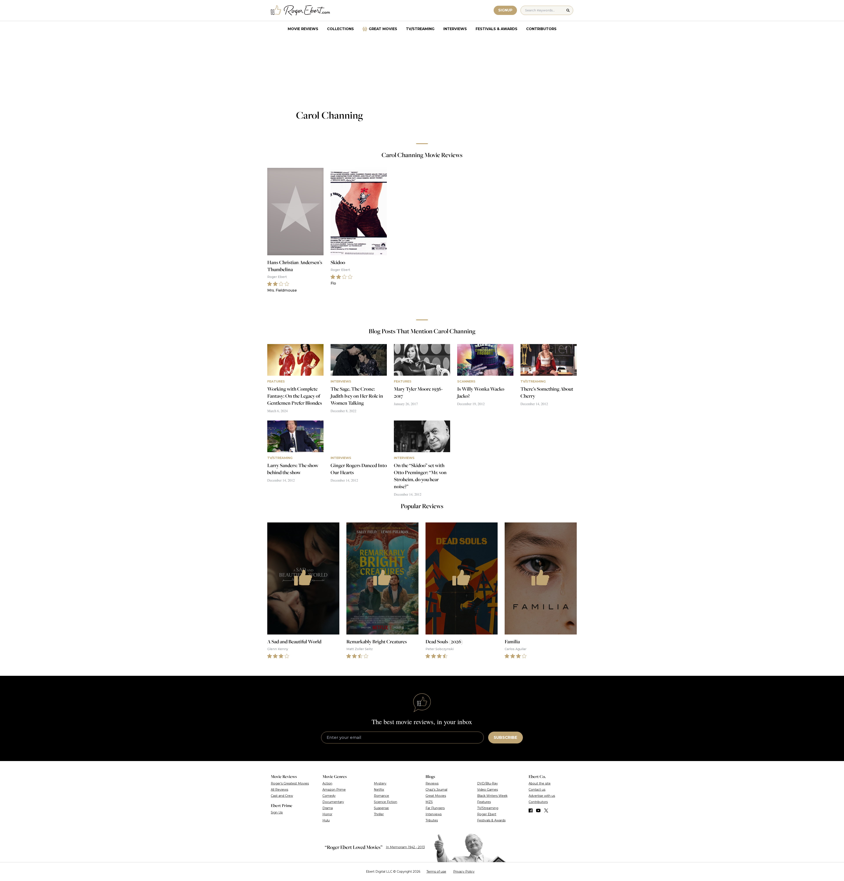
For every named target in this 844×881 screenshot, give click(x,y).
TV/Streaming (420, 29)
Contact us (537, 790)
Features (484, 802)
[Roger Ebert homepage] (300, 10)
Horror (327, 814)
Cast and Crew (282, 796)
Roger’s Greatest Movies (290, 783)
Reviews (432, 783)
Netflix (379, 790)
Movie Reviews (303, 29)
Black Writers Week (492, 796)
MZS (429, 802)
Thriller (379, 814)
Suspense (381, 808)
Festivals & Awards (496, 29)
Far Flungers (435, 808)
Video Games (487, 790)
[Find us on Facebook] (531, 810)
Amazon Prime (334, 790)
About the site (540, 783)
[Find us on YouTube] (538, 810)
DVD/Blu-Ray (487, 783)
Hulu (326, 820)
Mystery (380, 783)
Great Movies (383, 29)
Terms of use (436, 872)
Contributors (541, 29)
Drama (327, 808)
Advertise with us (542, 796)
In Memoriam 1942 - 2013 (405, 847)
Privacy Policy (464, 872)
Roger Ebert (486, 814)
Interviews (455, 29)
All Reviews (279, 790)
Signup (505, 10)
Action (327, 783)
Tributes (432, 820)
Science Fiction (385, 802)
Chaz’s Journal (436, 790)
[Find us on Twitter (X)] (546, 810)
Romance (381, 796)
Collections (340, 29)
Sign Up (277, 812)
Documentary (333, 802)
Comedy (329, 796)
